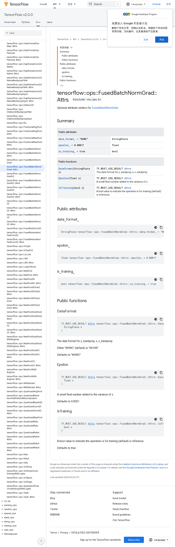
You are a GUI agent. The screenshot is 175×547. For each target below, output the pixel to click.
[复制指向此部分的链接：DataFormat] (79, 311)
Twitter (54, 509)
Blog (52, 498)
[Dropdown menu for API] (61, 4)
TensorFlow (63, 39)
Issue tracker (119, 498)
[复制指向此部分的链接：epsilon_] (73, 246)
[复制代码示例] (161, 227)
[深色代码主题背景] (155, 227)
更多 (70, 4)
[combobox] (104, 4)
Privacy (64, 532)
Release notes (120, 503)
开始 (161, 39)
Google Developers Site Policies (142, 467)
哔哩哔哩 (55, 514)
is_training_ (66, 151)
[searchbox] (23, 33)
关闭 (145, 39)
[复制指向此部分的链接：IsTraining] (75, 411)
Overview (10, 22)
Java (49, 22)
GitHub (156, 4)
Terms (53, 532)
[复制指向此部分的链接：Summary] (77, 121)
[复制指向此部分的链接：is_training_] (78, 272)
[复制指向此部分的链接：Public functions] (90, 301)
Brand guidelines (122, 514)
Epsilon (63, 178)
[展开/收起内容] (71, 48)
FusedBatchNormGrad (105, 107)
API (55, 4)
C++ (38, 22)
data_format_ (66, 139)
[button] (22, 501)
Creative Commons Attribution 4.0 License (142, 464)
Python (26, 22)
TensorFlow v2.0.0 (18, 15)
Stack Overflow (121, 509)
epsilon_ (64, 145)
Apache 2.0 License (96, 467)
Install (43, 4)
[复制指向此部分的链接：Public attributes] (90, 209)
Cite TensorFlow (121, 520)
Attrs (127, 168)
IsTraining (65, 187)
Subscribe (134, 539)
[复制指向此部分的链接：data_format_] (82, 220)
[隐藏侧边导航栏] (41, 540)
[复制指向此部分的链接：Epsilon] (71, 365)
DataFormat (65, 168)
